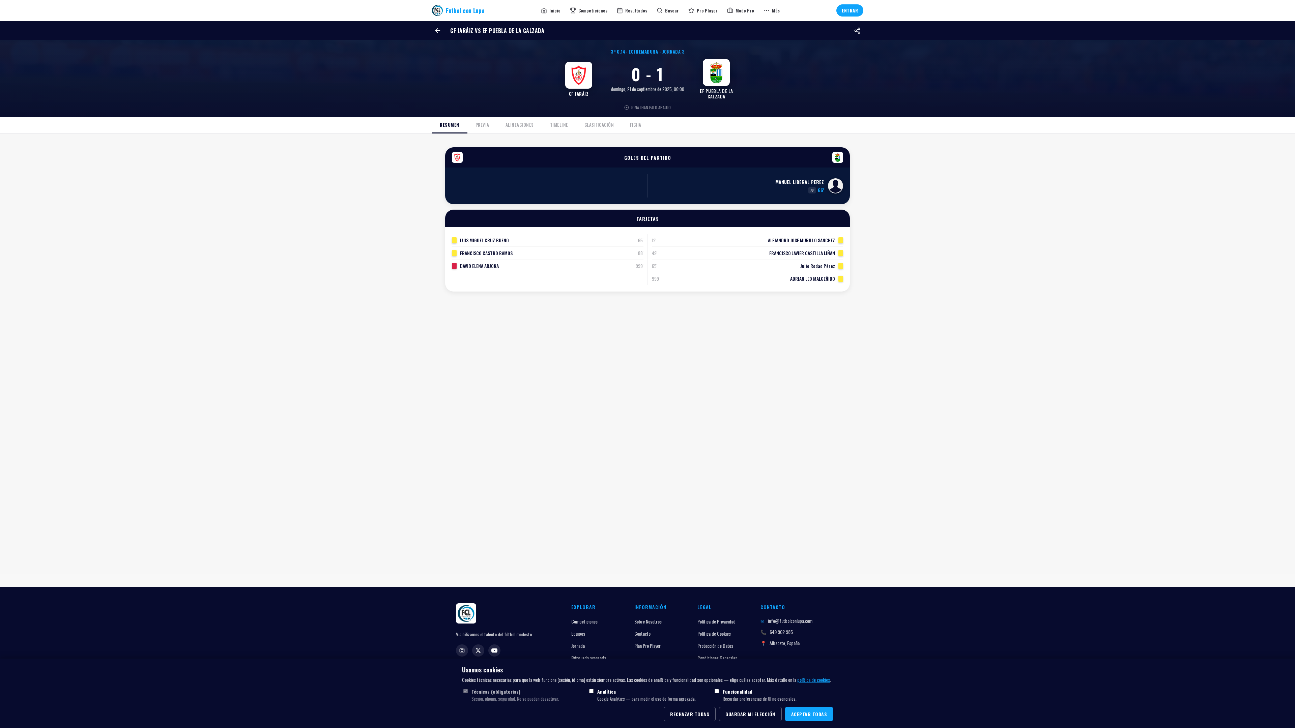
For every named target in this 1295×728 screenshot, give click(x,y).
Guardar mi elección (750, 714)
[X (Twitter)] (478, 650)
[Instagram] (462, 650)
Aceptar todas (809, 714)
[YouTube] (494, 650)
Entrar (850, 10)
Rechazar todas (689, 714)
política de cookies (813, 679)
